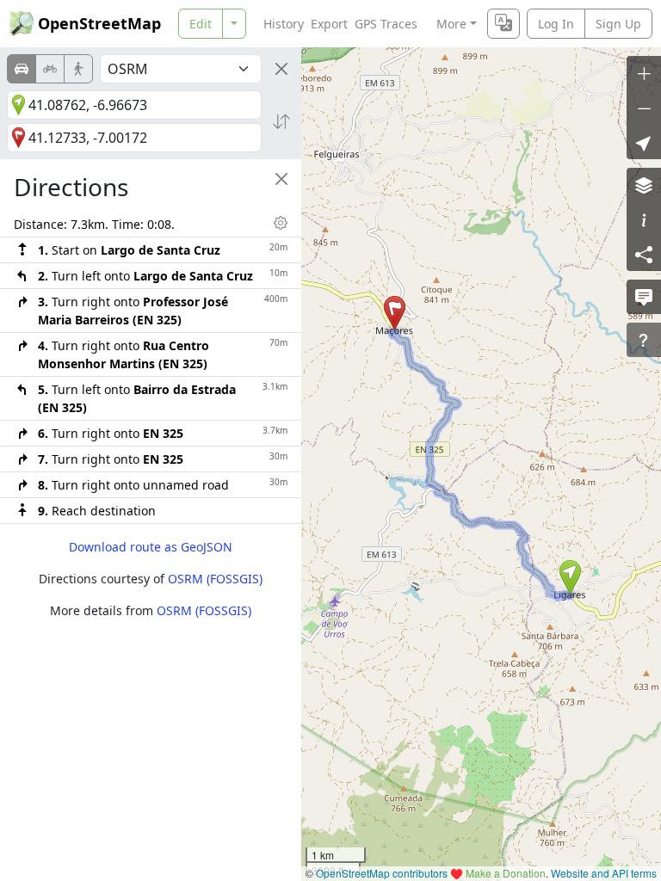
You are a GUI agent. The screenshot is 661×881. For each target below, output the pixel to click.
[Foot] (78, 68)
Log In (556, 23)
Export (329, 23)
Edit (200, 23)
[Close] (281, 69)
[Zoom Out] (644, 107)
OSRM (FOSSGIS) (215, 578)
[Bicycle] (50, 68)
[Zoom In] (644, 73)
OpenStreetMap (99, 23)
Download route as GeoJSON (150, 547)
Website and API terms (604, 873)
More (451, 23)
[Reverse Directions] (281, 121)
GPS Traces (386, 23)
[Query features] (644, 340)
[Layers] (644, 185)
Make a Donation (506, 873)
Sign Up (618, 23)
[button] (570, 577)
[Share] (644, 254)
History (283, 23)
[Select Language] (503, 24)
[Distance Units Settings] (280, 223)
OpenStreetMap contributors (382, 873)
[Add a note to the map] (644, 297)
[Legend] (644, 219)
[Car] (21, 68)
